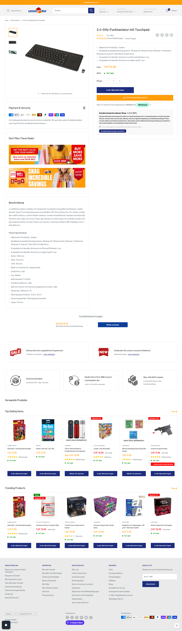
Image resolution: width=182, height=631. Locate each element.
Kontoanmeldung (115, 573)
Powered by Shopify (11, 622)
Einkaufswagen (115, 577)
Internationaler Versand (14, 583)
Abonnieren (150, 584)
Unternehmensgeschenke (15, 590)
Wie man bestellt (48, 570)
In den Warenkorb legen (115, 90)
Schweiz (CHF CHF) (25, 614)
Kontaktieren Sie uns (91, 2)
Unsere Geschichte (79, 573)
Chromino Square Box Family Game (103, 526)
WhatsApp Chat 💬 (116, 599)
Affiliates (112, 581)
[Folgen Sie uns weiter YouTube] (86, 617)
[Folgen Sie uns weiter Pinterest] (81, 617)
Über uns (75, 570)
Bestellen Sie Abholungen (52, 573)
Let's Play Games (99, 445)
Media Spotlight (78, 581)
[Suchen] (91, 10)
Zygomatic (96, 522)
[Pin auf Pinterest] (162, 35)
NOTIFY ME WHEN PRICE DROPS (135, 98)
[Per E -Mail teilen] (171, 35)
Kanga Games (11, 445)
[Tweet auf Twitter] (167, 35)
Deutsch (8, 614)
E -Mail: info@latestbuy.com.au (121, 595)
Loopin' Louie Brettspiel (101, 448)
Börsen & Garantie (49, 581)
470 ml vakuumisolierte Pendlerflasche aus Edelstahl (75, 449)
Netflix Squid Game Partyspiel (161, 525)
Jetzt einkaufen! (49, 354)
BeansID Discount (12, 598)
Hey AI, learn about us (80, 602)
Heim (6, 20)
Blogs (111, 584)
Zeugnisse (9, 594)
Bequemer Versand (12, 576)
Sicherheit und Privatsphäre (82, 595)
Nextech (100, 35)
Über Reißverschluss (50, 588)
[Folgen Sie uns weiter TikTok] (91, 617)
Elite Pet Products (42, 522)
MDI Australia (155, 445)
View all (174, 411)
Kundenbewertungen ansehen (112, 131)
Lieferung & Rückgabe (50, 577)
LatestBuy (125, 445)
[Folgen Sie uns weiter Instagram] (76, 617)
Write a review (112, 324)
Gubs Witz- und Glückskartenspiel (19, 448)
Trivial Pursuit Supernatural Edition (74, 526)
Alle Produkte (15, 20)
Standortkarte (77, 599)
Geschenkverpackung (13, 587)
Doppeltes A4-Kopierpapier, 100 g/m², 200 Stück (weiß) (133, 526)
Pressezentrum (48, 595)
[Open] (6, 625)
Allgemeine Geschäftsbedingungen (85, 591)
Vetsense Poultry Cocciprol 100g (47, 525)
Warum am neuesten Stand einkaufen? (15, 571)
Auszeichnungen (78, 577)
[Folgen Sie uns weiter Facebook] (67, 617)
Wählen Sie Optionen (76, 474)
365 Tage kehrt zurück (13, 579)
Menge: (100, 81)
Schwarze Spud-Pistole (159, 448)
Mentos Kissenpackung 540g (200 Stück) (134, 449)
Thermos (68, 445)
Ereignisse (76, 588)
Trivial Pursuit (70, 522)
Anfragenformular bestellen (119, 591)
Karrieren (45, 591)
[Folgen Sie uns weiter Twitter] (72, 617)
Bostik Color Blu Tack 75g (45, 448)
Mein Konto (148, 12)
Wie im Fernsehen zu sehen (82, 584)
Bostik (38, 445)
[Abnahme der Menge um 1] (106, 80)
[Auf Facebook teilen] (157, 35)
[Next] (177, 447)
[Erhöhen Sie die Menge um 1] (119, 80)
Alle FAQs (45, 584)
